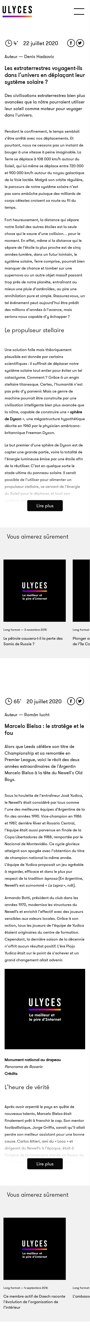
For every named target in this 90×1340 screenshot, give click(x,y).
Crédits (11, 1073)
